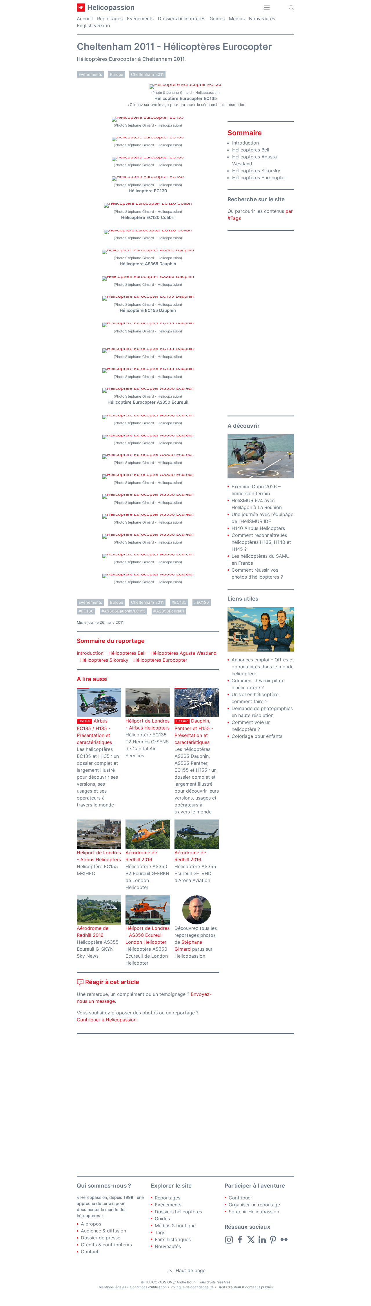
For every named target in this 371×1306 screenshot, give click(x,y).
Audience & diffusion (103, 1231)
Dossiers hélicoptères (181, 18)
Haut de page (189, 1270)
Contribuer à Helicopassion (107, 1020)
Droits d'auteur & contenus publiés (245, 1287)
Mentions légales (112, 1287)
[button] (267, 7)
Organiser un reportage (254, 1205)
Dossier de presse (100, 1238)
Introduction (90, 653)
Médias (237, 18)
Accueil (85, 18)
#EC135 (179, 602)
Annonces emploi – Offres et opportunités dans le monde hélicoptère (263, 666)
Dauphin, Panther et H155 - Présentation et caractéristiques (193, 731)
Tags (160, 1232)
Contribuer (240, 1198)
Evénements (140, 18)
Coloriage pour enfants (257, 736)
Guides (217, 18)
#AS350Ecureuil (168, 611)
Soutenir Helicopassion (254, 1211)
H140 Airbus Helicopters (258, 528)
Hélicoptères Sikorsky (104, 660)
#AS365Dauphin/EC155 (123, 611)
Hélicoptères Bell (127, 653)
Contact (90, 1251)
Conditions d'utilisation (148, 1287)
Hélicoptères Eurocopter (160, 660)
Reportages (110, 18)
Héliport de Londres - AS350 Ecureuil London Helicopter (148, 935)
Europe (116, 74)
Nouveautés (262, 18)
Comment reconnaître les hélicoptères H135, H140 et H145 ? (261, 542)
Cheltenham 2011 (147, 74)
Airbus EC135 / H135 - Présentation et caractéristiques (94, 731)
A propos (91, 1224)
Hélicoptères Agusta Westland (183, 653)
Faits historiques (173, 1239)
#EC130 (86, 611)
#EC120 (201, 602)
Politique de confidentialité (192, 1287)
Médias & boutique (175, 1225)
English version (93, 25)
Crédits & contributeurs (106, 1245)
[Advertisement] (261, 323)
